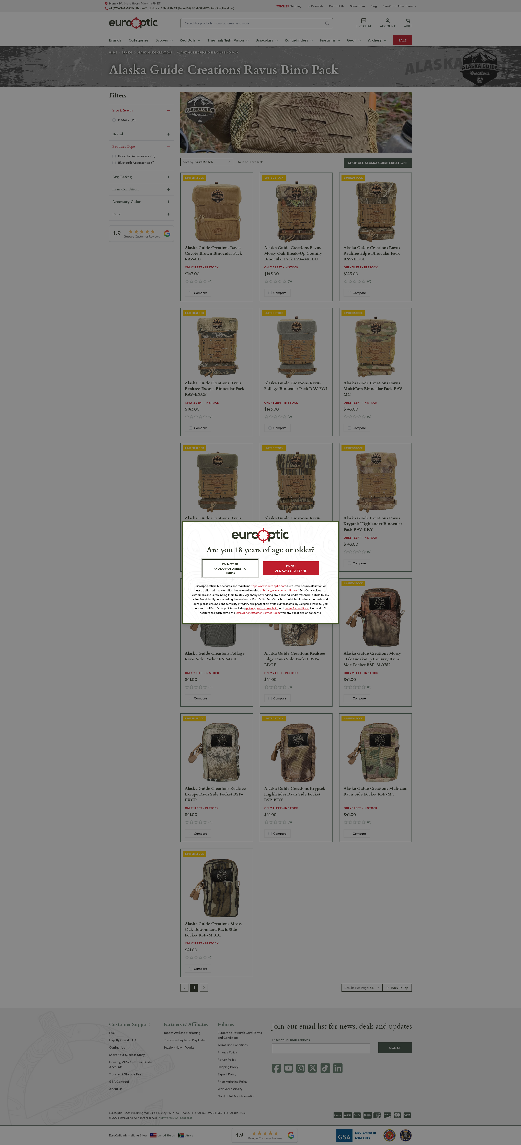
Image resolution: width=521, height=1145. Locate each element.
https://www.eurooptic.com (268, 586)
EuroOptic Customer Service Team (258, 613)
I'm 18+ (290, 568)
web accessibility (267, 608)
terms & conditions (297, 608)
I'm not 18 (230, 568)
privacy (250, 608)
